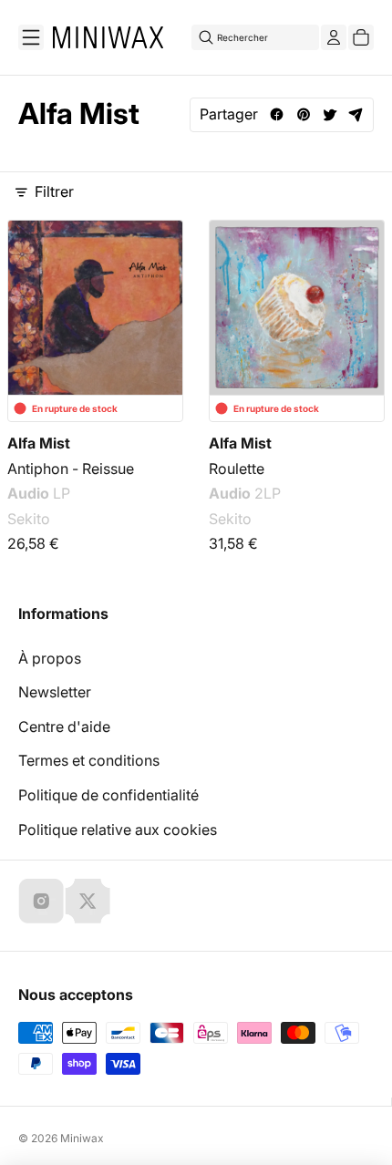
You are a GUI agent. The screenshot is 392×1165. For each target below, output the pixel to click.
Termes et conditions (89, 760)
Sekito (28, 519)
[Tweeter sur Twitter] (329, 114)
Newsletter (54, 692)
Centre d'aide (64, 726)
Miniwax (82, 1138)
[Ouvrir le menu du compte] (333, 37)
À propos (49, 658)
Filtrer (54, 191)
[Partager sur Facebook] (276, 114)
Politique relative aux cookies (117, 829)
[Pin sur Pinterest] (303, 114)
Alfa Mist (38, 443)
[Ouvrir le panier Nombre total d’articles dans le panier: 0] (361, 37)
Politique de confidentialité (108, 795)
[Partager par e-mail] (356, 114)
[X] (87, 900)
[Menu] (31, 37)
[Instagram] (41, 900)
